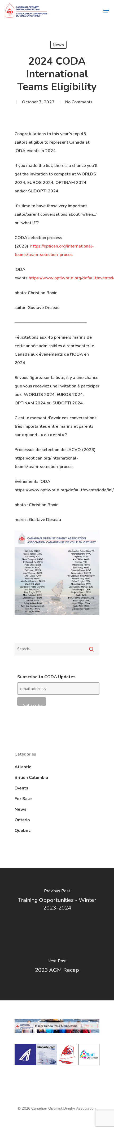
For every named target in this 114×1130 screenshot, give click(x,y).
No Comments (79, 102)
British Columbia (31, 777)
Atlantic (23, 767)
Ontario (22, 820)
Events (21, 788)
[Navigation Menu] (106, 10)
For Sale (23, 799)
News (58, 45)
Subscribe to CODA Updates (46, 677)
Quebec (22, 830)
